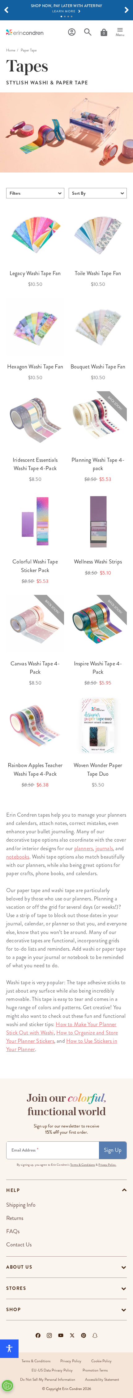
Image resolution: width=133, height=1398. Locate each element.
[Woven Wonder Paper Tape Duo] (98, 725)
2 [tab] (65, 16)
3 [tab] (68, 16)
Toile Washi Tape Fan (98, 273)
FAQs (12, 1231)
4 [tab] (71, 16)
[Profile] (72, 32)
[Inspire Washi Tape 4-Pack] (98, 623)
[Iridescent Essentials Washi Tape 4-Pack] (35, 420)
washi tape (63, 890)
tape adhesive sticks (98, 982)
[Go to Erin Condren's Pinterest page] (83, 1335)
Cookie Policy (101, 1361)
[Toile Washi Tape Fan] (98, 233)
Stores (16, 1288)
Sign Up (113, 1150)
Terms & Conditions (82, 1165)
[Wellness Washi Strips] (98, 522)
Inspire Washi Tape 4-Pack (98, 668)
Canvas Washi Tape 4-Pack (35, 668)
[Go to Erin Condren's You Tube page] (60, 1335)
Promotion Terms (95, 1370)
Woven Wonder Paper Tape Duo (98, 769)
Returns (14, 1218)
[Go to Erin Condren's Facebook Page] (38, 1335)
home (10, 50)
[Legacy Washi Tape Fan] (35, 233)
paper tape (29, 890)
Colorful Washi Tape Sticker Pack (35, 566)
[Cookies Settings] (7, 1386)
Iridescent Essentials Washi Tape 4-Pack (35, 464)
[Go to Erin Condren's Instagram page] (49, 1335)
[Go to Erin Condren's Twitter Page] (72, 1335)
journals (104, 848)
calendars (26, 823)
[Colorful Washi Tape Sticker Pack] (35, 522)
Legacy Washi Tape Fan (35, 273)
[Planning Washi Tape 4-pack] (98, 420)
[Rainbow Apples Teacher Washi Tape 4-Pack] (35, 725)
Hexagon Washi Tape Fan (35, 367)
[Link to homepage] (24, 32)
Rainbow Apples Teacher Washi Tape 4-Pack (35, 769)
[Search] (88, 32)
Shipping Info (21, 1205)
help (13, 1190)
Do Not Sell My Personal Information (47, 1379)
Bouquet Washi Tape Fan (98, 367)
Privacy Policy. (107, 1165)
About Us (19, 1267)
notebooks (17, 857)
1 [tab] (61, 16)
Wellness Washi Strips (98, 562)
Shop (13, 1309)
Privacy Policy (70, 1361)
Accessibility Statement (102, 1379)
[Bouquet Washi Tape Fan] (98, 327)
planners (83, 848)
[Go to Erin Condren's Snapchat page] (94, 1335)
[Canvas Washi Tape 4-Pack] (35, 623)
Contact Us (19, 1245)
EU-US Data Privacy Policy (52, 1370)
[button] (6, 10)
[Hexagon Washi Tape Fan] (35, 327)
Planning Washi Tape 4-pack (97, 464)
